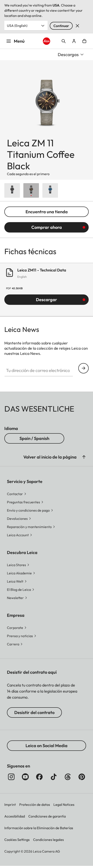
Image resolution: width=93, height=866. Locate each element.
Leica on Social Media (46, 745)
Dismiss (77, 25)
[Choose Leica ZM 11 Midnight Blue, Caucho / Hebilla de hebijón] (50, 190)
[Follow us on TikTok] (53, 776)
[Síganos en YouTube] (25, 776)
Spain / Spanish (34, 438)
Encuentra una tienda (47, 211)
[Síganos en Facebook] (39, 776)
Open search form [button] (63, 41)
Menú (19, 41)
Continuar (61, 26)
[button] (84, 457)
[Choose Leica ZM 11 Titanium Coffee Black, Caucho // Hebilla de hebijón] (31, 190)
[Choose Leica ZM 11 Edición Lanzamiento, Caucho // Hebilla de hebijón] (12, 190)
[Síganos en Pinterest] (81, 776)
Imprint (10, 804)
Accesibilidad (14, 816)
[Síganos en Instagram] (11, 776)
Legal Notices (63, 804)
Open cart (84, 41)
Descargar (46, 299)
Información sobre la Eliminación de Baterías (38, 828)
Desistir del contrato (34, 712)
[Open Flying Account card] (74, 41)
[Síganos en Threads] (67, 776)
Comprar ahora (46, 227)
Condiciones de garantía (47, 816)
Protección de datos (34, 804)
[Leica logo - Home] (46, 41)
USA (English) (17, 25)
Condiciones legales (48, 839)
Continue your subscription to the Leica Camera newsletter (83, 368)
